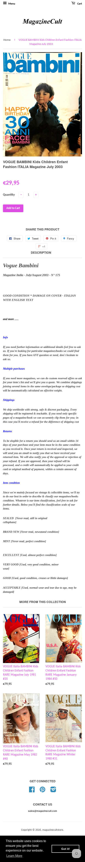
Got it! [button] (65, 848)
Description (41, 253)
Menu (11, 3)
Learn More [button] (14, 855)
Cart (79, 3)
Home (6, 40)
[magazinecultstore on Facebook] (32, 791)
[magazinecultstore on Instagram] (53, 791)
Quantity (9, 194)
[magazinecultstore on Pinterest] (42, 791)
